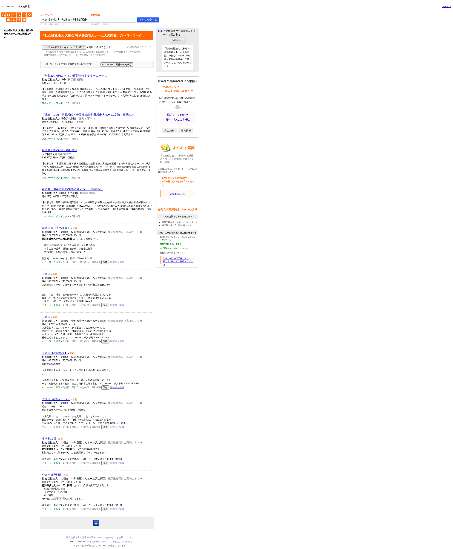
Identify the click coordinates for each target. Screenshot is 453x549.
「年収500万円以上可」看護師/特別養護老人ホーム (74, 75)
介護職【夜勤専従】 (54, 353)
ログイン (446, 6)
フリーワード (47, 14)
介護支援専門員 (52, 474)
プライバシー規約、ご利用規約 (117, 541)
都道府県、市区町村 (100, 24)
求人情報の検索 (85, 537)
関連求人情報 (117, 262)
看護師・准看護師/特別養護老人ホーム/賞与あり (72, 189)
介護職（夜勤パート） (56, 399)
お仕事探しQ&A (177, 193)
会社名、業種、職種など (52, 24)
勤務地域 (95, 14)
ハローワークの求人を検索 (13, 14)
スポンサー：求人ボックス (56, 103)
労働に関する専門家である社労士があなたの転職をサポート (178, 261)
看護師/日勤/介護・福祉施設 (59, 150)
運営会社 (70, 537)
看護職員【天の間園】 (56, 228)
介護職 (46, 274)
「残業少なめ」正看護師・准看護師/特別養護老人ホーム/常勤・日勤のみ (88, 114)
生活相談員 (49, 438)
